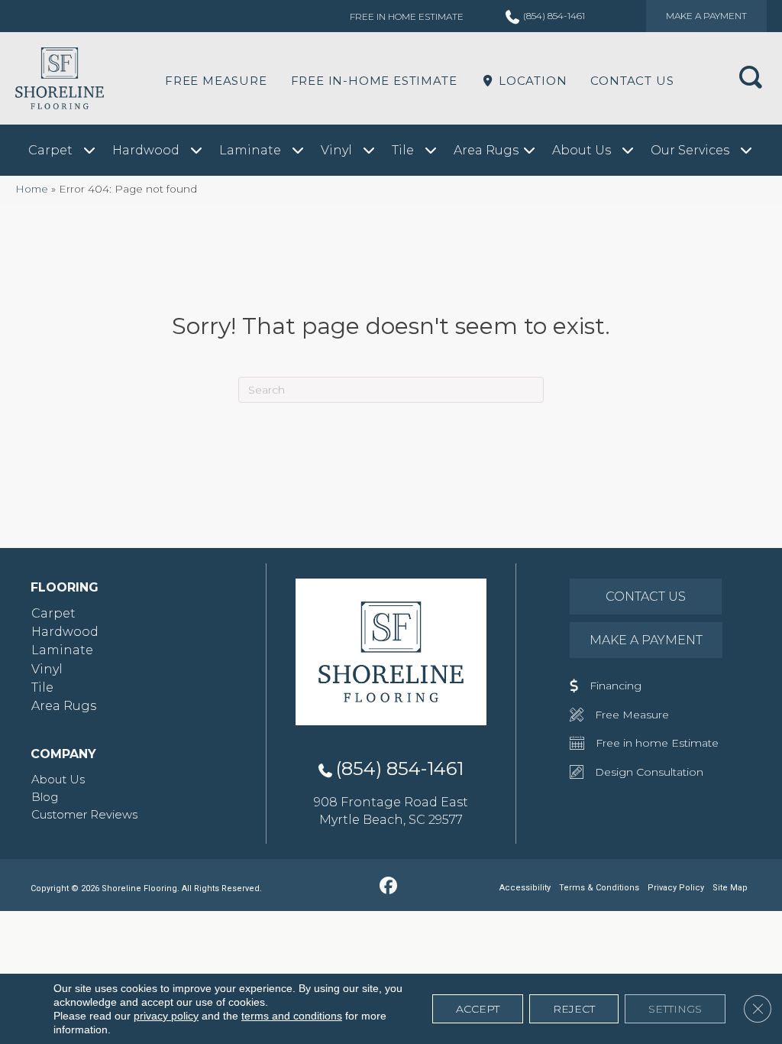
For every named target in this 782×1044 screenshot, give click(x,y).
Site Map (730, 888)
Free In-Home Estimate (374, 80)
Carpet (53, 613)
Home (31, 189)
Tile (42, 687)
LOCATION (531, 80)
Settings (675, 1009)
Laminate (62, 650)
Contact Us (632, 80)
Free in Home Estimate (407, 16)
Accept (477, 1009)
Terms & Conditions (599, 888)
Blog (44, 796)
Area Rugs (63, 706)
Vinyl (47, 669)
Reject (574, 1009)
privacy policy (166, 1016)
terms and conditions (291, 1016)
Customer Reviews (84, 814)
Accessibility (525, 888)
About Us (58, 779)
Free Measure (216, 80)
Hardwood (65, 631)
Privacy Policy (676, 888)
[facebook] (389, 886)
